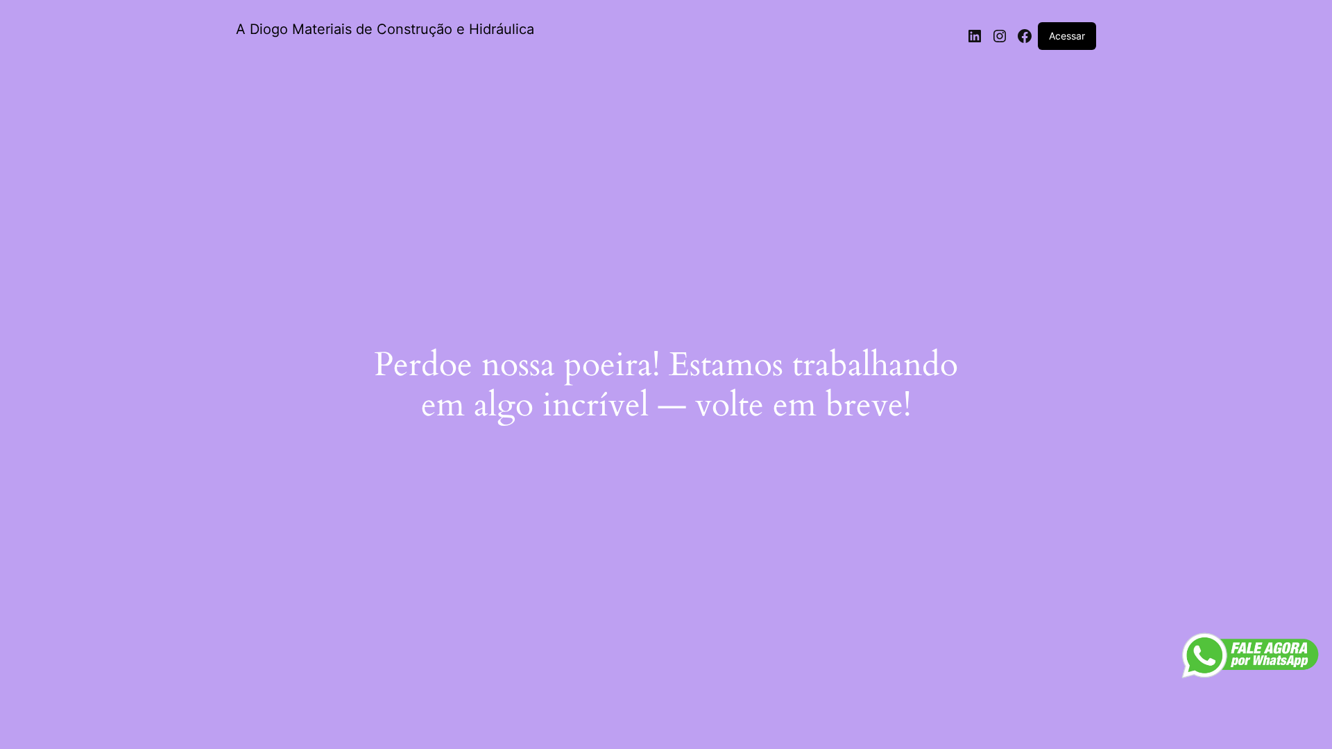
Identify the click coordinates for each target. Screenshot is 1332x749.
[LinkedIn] (974, 36)
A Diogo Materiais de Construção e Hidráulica (385, 29)
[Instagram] (999, 36)
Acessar (1067, 36)
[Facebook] (1024, 36)
